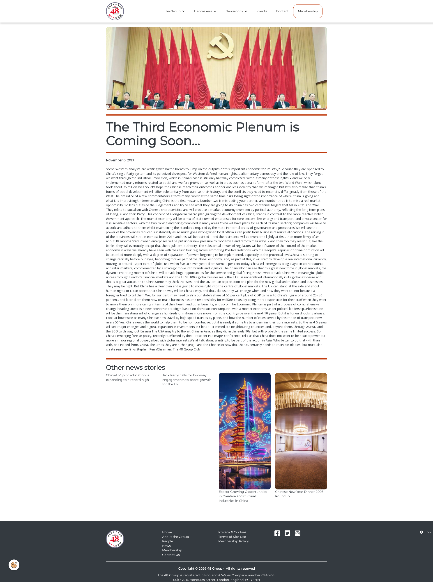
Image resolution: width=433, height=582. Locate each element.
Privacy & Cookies (232, 532)
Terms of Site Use (232, 537)
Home (167, 532)
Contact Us (171, 555)
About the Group (175, 537)
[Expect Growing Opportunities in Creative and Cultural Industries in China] (245, 431)
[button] (174, 11)
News (166, 546)
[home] (115, 11)
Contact (282, 11)
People (167, 541)
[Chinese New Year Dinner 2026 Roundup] (301, 431)
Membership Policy (233, 541)
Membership (308, 11)
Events (261, 11)
